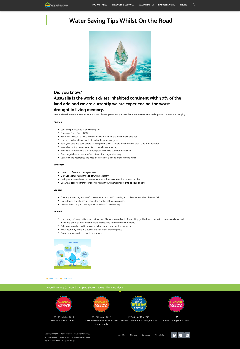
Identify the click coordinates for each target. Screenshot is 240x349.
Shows (183, 5)
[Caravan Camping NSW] (56, 5)
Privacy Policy (160, 335)
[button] (194, 5)
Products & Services (123, 5)
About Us (121, 335)
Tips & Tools (67, 279)
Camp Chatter (146, 5)
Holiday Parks (99, 5)
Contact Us (146, 335)
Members (133, 335)
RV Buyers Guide (166, 5)
